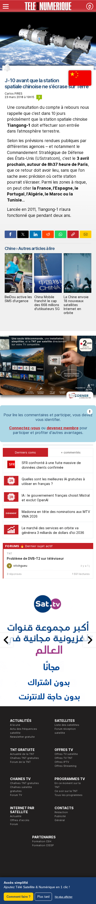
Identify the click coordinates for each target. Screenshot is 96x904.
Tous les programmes (68, 795)
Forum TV (16, 795)
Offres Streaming (65, 766)
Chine (10, 248)
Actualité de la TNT (22, 754)
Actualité (15, 816)
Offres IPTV (62, 762)
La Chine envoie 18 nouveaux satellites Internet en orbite (46, 304)
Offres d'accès (19, 820)
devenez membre (63, 428)
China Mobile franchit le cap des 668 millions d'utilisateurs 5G (17, 302)
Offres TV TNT (63, 758)
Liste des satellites (67, 725)
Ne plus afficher (63, 896)
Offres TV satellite (66, 754)
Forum (14, 824)
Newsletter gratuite (22, 736)
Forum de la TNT (20, 762)
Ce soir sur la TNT (66, 791)
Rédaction (61, 812)
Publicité (60, 816)
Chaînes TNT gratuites (24, 758)
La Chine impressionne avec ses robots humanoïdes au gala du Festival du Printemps (76, 306)
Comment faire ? (19, 896)
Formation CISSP (43, 845)
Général (60, 820)
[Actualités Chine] (80, 84)
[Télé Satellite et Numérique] (48, 6)
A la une (15, 725)
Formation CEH (41, 841)
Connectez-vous (24, 428)
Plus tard (43, 896)
